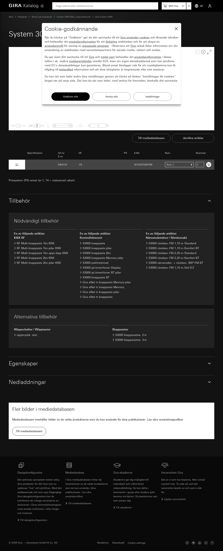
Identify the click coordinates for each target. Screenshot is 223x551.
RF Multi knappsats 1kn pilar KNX (39, 248)
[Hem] (23, 5)
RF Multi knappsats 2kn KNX (35, 258)
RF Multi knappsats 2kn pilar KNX (39, 262)
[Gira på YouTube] (193, 543)
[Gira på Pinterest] (212, 543)
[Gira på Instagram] (187, 543)
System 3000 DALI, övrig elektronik (74, 17)
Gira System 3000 (104, 17)
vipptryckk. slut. (27, 335)
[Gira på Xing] (206, 543)
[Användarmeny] (210, 6)
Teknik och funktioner (42, 17)
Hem (11, 17)
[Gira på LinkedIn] (200, 543)
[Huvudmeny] (41, 6)
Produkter (22, 17)
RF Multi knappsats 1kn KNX (35, 243)
